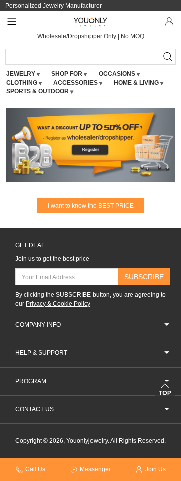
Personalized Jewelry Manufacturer (53, 5)
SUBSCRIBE (144, 277)
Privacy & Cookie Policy (58, 304)
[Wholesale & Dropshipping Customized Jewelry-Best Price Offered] (90, 21)
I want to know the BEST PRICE (91, 205)
